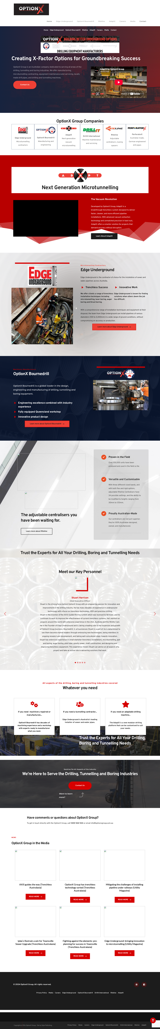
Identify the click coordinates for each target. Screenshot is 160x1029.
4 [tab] (82, 662)
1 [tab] (75, 662)
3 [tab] (80, 662)
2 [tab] (77, 662)
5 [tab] (84, 662)
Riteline (101, 21)
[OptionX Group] (31, 9)
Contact (143, 21)
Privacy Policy (41, 993)
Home (49, 21)
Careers (122, 21)
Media (132, 21)
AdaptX (112, 21)
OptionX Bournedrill (85, 21)
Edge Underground (64, 21)
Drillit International (102, 993)
